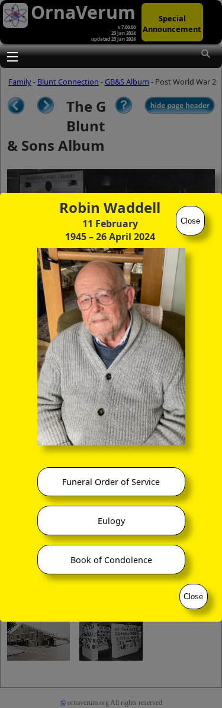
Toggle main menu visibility (12, 56)
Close (190, 220)
